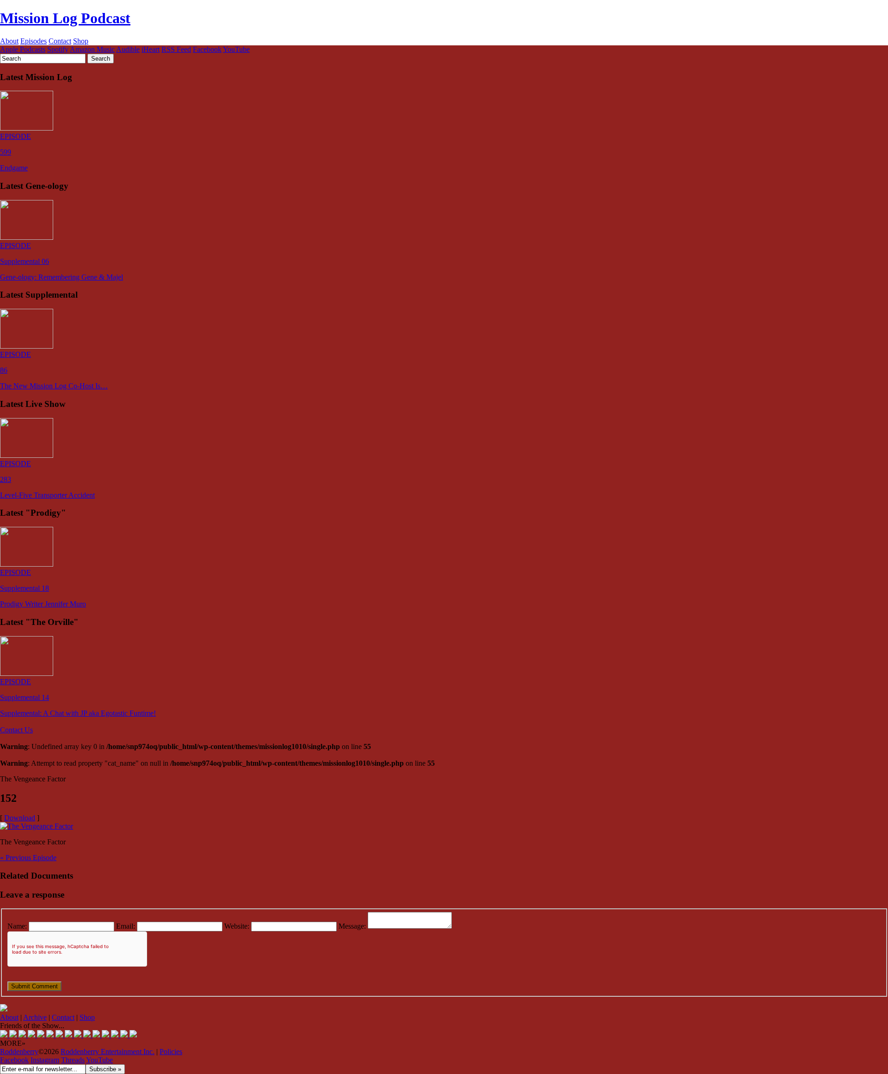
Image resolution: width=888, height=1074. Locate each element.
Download (19, 818)
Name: (17, 926)
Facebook (207, 49)
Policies (171, 1051)
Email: (125, 926)
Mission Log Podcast (65, 18)
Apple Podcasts (22, 49)
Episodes (33, 41)
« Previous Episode (28, 858)
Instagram (45, 1060)
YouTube (236, 49)
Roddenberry (19, 1051)
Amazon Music (92, 49)
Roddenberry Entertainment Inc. (107, 1051)
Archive (35, 1017)
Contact (60, 41)
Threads (73, 1060)
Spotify (57, 49)
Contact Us (16, 730)
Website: (236, 926)
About (9, 41)
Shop (80, 41)
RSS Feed (176, 49)
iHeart (151, 49)
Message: (352, 926)
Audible (128, 49)
